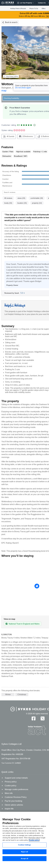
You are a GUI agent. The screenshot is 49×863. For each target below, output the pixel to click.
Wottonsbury (11, 84)
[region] (24, 837)
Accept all (24, 858)
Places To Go (33, 8)
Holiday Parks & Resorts (18, 8)
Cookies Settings (24, 845)
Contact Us (42, 3)
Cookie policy (34, 840)
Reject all (24, 852)
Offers (43, 8)
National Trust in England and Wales (24, 624)
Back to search (11, 22)
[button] (5, 52)
